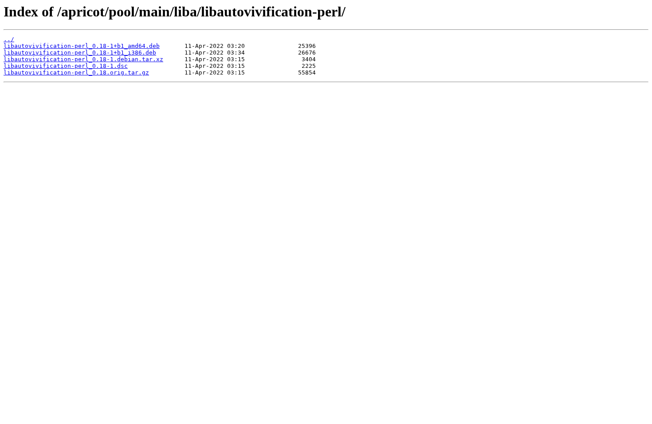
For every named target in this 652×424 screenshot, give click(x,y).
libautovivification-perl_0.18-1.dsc (66, 66)
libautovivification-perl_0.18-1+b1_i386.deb (80, 52)
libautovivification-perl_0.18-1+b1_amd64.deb (82, 46)
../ (9, 39)
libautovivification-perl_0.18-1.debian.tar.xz (83, 59)
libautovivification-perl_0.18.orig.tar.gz (76, 72)
